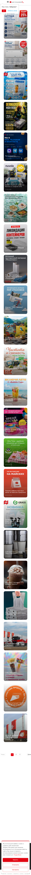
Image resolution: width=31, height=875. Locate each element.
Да (4, 10)
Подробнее (17, 854)
